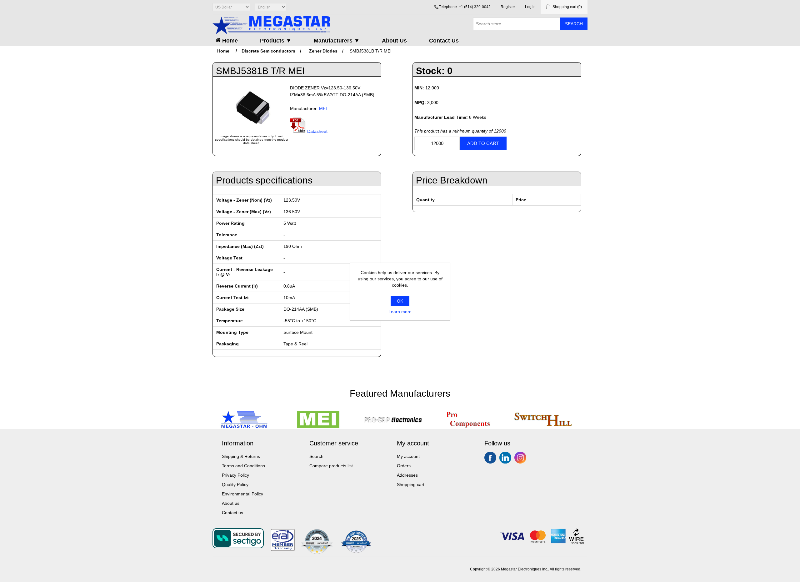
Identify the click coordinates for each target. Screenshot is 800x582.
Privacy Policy (235, 475)
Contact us (232, 512)
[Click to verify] (283, 549)
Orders (404, 465)
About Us (394, 41)
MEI (323, 108)
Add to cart (483, 143)
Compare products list (331, 465)
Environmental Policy (242, 493)
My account (408, 456)
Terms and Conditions (243, 465)
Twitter (505, 458)
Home (229, 41)
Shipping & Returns (241, 456)
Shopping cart (410, 484)
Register (508, 7)
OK (400, 301)
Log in (530, 7)
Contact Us (444, 41)
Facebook (490, 458)
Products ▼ (276, 41)
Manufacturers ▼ (337, 41)
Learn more (400, 311)
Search (574, 23)
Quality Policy (235, 484)
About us (230, 503)
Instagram (520, 458)
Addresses (407, 475)
